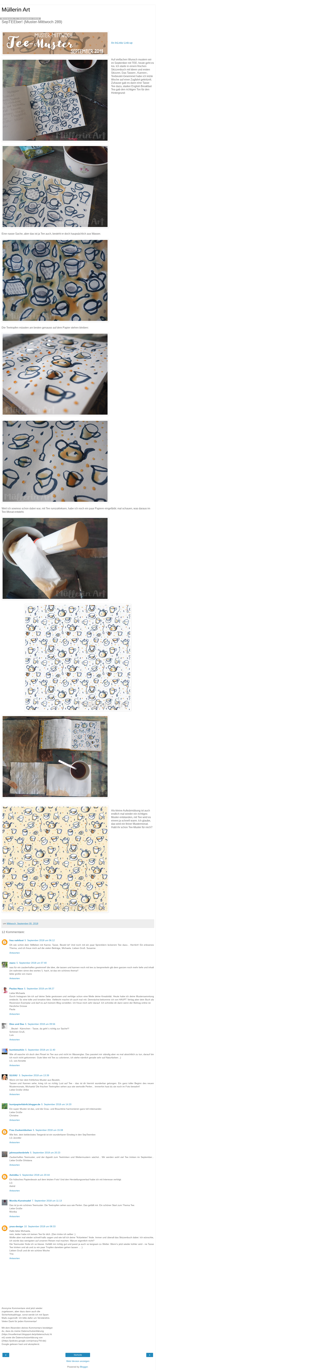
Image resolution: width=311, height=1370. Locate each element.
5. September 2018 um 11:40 (40, 1049)
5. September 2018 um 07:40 (32, 963)
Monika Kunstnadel (20, 1200)
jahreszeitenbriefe (19, 1152)
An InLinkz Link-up (121, 42)
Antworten (14, 952)
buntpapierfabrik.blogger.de (24, 1104)
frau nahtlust (16, 940)
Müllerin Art (16, 9)
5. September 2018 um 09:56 (40, 1024)
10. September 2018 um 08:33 (40, 1226)
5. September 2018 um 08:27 (39, 988)
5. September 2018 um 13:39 (34, 1075)
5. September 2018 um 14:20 (56, 1104)
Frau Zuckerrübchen (20, 1130)
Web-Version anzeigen (77, 1361)
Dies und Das (16, 1024)
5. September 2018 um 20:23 (45, 1152)
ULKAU (13, 1075)
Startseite (78, 1355)
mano (12, 963)
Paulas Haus (16, 988)
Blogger (84, 1366)
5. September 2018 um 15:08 (48, 1130)
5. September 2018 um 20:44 (35, 1175)
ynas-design (16, 1226)
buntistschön (16, 1049)
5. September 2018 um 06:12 (40, 940)
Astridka (14, 1175)
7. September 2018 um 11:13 (47, 1200)
